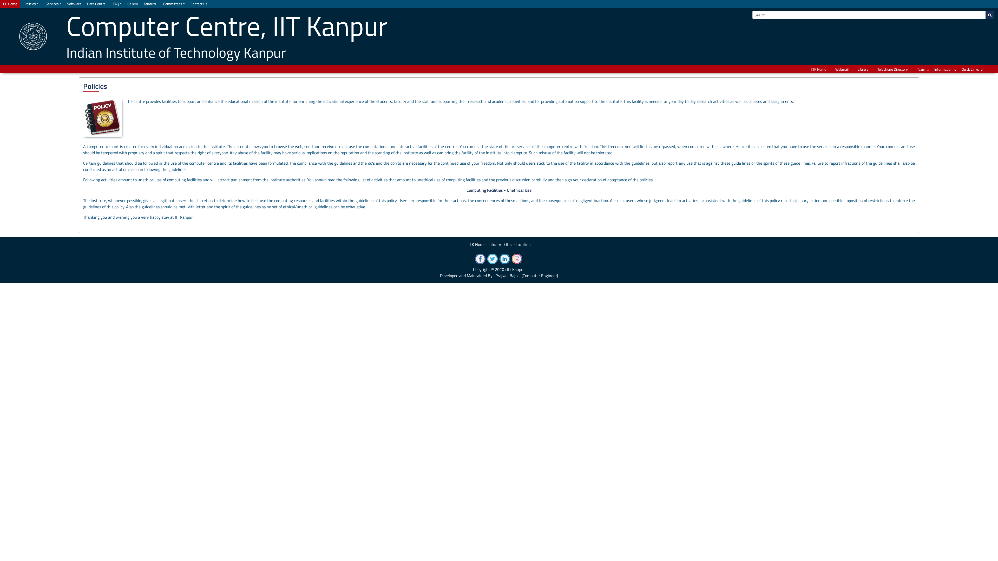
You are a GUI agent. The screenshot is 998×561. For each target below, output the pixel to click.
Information (943, 69)
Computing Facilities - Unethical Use (499, 190)
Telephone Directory (892, 69)
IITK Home (818, 69)
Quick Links (970, 69)
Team (921, 69)
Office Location (517, 244)
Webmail (842, 69)
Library (863, 69)
